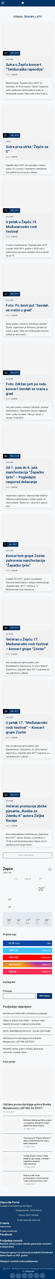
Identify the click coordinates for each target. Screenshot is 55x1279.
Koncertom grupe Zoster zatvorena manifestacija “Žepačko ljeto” (25, 560)
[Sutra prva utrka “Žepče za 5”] (27, 121)
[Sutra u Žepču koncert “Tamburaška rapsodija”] (27, 39)
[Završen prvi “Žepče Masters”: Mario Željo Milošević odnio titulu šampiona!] (12, 1143)
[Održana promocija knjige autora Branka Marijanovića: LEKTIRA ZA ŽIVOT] (27, 1084)
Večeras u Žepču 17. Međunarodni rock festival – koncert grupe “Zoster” (27, 644)
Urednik (14, 75)
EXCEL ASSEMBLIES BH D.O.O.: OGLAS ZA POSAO (27, 1031)
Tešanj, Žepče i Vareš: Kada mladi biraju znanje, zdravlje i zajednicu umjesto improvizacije (36, 1160)
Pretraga (7, 991)
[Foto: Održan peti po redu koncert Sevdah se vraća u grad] (27, 358)
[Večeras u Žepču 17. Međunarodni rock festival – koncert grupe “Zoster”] (27, 613)
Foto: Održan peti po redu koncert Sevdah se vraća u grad (27, 389)
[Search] (52, 3)
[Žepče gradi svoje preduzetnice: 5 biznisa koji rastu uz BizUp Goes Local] (12, 1180)
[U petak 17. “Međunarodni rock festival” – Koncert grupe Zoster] (27, 697)
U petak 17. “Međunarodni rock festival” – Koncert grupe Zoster (26, 727)
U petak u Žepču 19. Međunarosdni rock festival (21, 227)
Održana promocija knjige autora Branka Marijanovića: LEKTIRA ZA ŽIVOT (27, 1106)
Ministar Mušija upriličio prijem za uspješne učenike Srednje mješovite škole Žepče (37, 1123)
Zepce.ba (29, 1271)
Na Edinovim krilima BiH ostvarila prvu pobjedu (25, 1013)
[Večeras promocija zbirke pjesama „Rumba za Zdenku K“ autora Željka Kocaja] (27, 780)
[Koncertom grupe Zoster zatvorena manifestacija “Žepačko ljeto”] (27, 530)
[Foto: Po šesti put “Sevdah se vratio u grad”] (27, 279)
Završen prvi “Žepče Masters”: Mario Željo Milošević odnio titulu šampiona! (37, 1140)
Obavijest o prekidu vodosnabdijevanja (19, 1261)
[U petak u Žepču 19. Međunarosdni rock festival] (27, 196)
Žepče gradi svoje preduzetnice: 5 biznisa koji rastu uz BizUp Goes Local (36, 1178)
